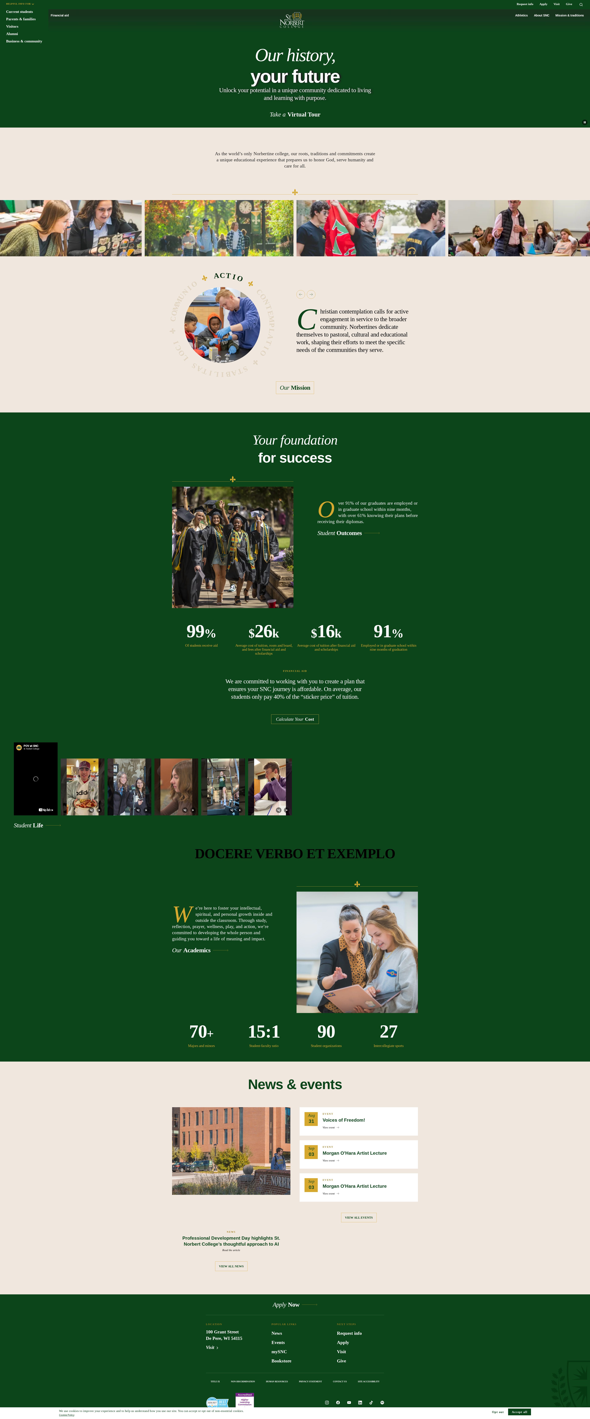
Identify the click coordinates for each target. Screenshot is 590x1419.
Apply (343, 1342)
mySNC (279, 1351)
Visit (210, 1347)
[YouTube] (349, 1403)
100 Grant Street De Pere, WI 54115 (224, 1335)
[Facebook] (338, 1403)
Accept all (519, 1412)
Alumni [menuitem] (12, 34)
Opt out (498, 1412)
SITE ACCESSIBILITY (369, 1381)
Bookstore (281, 1360)
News (276, 1333)
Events (278, 1342)
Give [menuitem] (569, 4)
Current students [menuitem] (19, 12)
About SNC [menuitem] (541, 15)
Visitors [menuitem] (12, 26)
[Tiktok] (371, 1403)
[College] (217, 1403)
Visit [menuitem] (557, 4)
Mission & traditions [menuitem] (569, 15)
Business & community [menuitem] (24, 41)
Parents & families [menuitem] (21, 19)
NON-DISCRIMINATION (243, 1381)
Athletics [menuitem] (521, 15)
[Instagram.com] (327, 1403)
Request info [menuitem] (525, 4)
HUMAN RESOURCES (277, 1381)
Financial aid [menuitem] (60, 15)
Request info (349, 1333)
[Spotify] (382, 1403)
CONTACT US (340, 1381)
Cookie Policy (66, 1415)
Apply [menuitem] (543, 4)
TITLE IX (215, 1381)
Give (341, 1360)
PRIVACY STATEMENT (310, 1381)
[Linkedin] (360, 1403)
